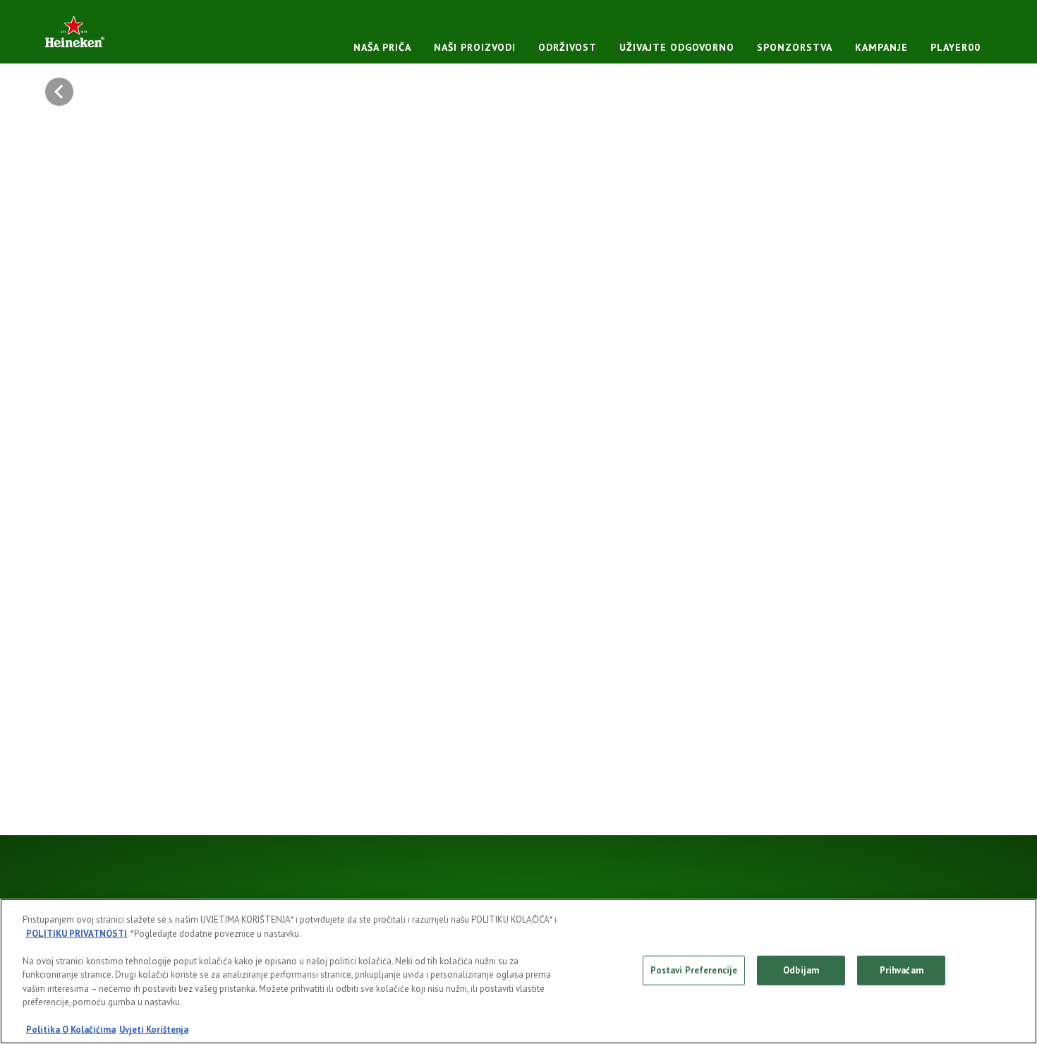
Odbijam (801, 970)
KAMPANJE (881, 47)
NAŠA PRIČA (382, 47)
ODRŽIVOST (567, 47)
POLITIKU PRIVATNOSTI (76, 934)
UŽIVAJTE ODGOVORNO (676, 47)
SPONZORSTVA (794, 47)
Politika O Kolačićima (71, 1030)
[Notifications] (62, 92)
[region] (518, 971)
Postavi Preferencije (694, 970)
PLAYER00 (955, 47)
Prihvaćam (901, 970)
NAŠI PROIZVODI (475, 47)
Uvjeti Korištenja (153, 1030)
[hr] (74, 31)
